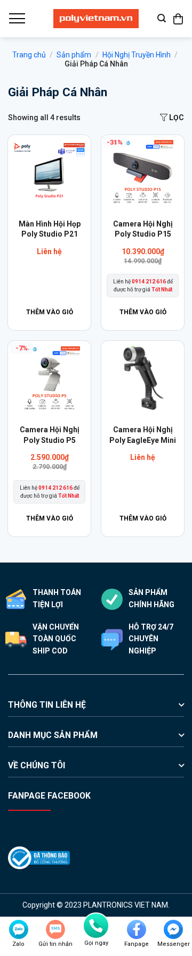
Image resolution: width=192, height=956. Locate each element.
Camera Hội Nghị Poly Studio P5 (49, 435)
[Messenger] (173, 929)
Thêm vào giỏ (49, 312)
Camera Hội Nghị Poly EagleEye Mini (142, 435)
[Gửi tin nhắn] (55, 929)
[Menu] (16, 18)
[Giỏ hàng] (178, 18)
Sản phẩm (74, 55)
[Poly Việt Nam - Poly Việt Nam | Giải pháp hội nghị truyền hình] (96, 18)
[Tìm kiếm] (161, 18)
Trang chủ (29, 55)
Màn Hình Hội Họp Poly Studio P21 (50, 229)
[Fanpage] (136, 929)
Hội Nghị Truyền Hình (136, 55)
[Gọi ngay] (96, 925)
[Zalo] (18, 929)
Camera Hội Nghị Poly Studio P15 (143, 229)
